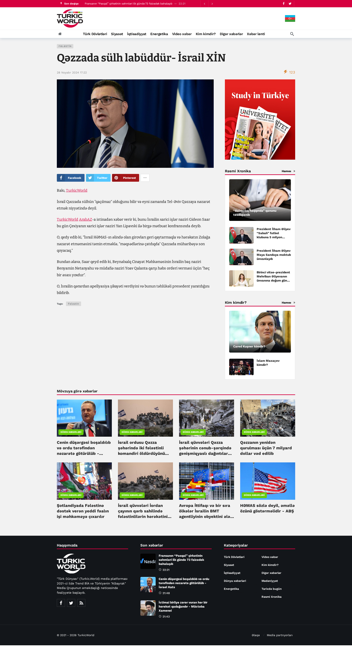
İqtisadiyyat (232, 572)
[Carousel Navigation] (208, 3)
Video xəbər (270, 557)
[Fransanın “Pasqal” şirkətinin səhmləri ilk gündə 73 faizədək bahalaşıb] (148, 561)
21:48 (166, 593)
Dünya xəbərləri (70, 432)
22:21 (166, 569)
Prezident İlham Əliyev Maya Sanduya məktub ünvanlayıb (274, 255)
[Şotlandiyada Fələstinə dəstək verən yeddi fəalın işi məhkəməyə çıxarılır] (84, 481)
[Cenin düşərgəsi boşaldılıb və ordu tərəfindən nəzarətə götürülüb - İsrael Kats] (84, 418)
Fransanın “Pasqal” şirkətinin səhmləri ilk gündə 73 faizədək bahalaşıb (128, 3)
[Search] (292, 34)
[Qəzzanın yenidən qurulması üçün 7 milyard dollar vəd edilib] (267, 418)
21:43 (166, 616)
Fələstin (65, 46)
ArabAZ (85, 219)
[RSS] (81, 603)
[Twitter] (290, 3)
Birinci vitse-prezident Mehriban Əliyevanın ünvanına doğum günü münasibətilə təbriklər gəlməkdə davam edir (273, 280)
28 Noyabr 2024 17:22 (72, 72)
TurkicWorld (76, 190)
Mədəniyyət (270, 580)
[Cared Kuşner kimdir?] (260, 332)
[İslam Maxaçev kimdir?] (241, 367)
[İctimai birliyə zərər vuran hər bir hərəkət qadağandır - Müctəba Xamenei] (148, 608)
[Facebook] (283, 3)
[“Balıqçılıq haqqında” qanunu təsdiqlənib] (260, 200)
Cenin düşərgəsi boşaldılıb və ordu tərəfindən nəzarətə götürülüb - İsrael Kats (184, 583)
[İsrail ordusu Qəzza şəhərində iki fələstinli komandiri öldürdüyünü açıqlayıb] (145, 418)
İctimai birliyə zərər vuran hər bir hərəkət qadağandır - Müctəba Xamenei (183, 606)
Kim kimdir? (270, 565)
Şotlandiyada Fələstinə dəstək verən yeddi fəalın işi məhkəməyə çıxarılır (83, 511)
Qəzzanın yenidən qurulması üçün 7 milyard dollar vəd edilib (266, 448)
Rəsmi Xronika (272, 596)
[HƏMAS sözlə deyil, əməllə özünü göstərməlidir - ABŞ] (267, 481)
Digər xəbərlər (271, 572)
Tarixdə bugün (272, 588)
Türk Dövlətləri (234, 557)
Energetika (231, 588)
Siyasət (229, 565)
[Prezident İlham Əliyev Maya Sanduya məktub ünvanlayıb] (241, 257)
